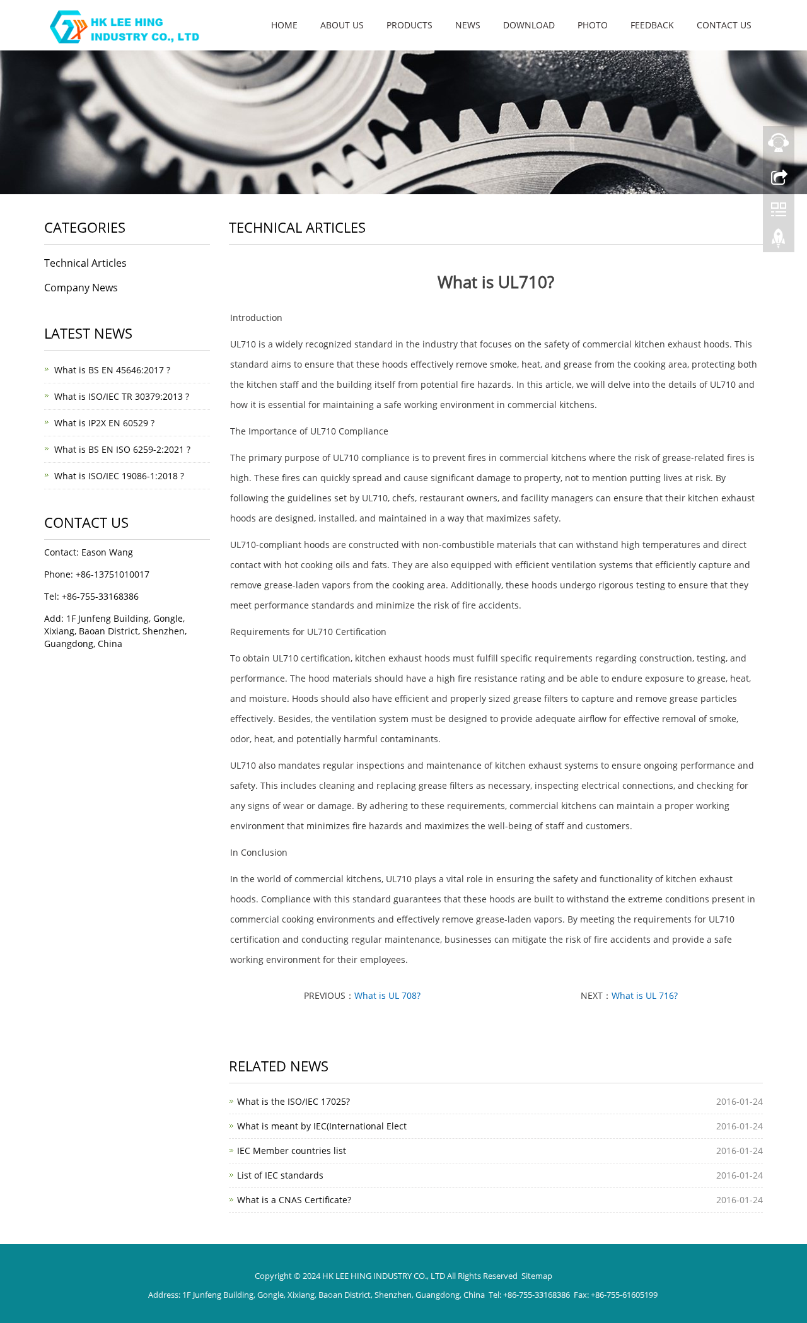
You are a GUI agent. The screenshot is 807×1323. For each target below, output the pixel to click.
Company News (81, 287)
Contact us (724, 25)
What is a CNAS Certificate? (294, 1200)
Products (409, 25)
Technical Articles (85, 263)
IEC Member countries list (291, 1151)
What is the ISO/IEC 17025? (293, 1101)
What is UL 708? (387, 995)
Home (284, 25)
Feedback (652, 25)
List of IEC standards (280, 1175)
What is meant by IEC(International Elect (322, 1126)
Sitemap (536, 1275)
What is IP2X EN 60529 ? (104, 423)
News (467, 25)
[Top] (778, 241)
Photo (593, 25)
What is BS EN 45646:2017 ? (112, 370)
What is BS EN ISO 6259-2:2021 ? (122, 449)
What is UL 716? (645, 995)
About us (342, 25)
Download (529, 25)
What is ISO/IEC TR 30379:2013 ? (121, 396)
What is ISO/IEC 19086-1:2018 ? (119, 476)
